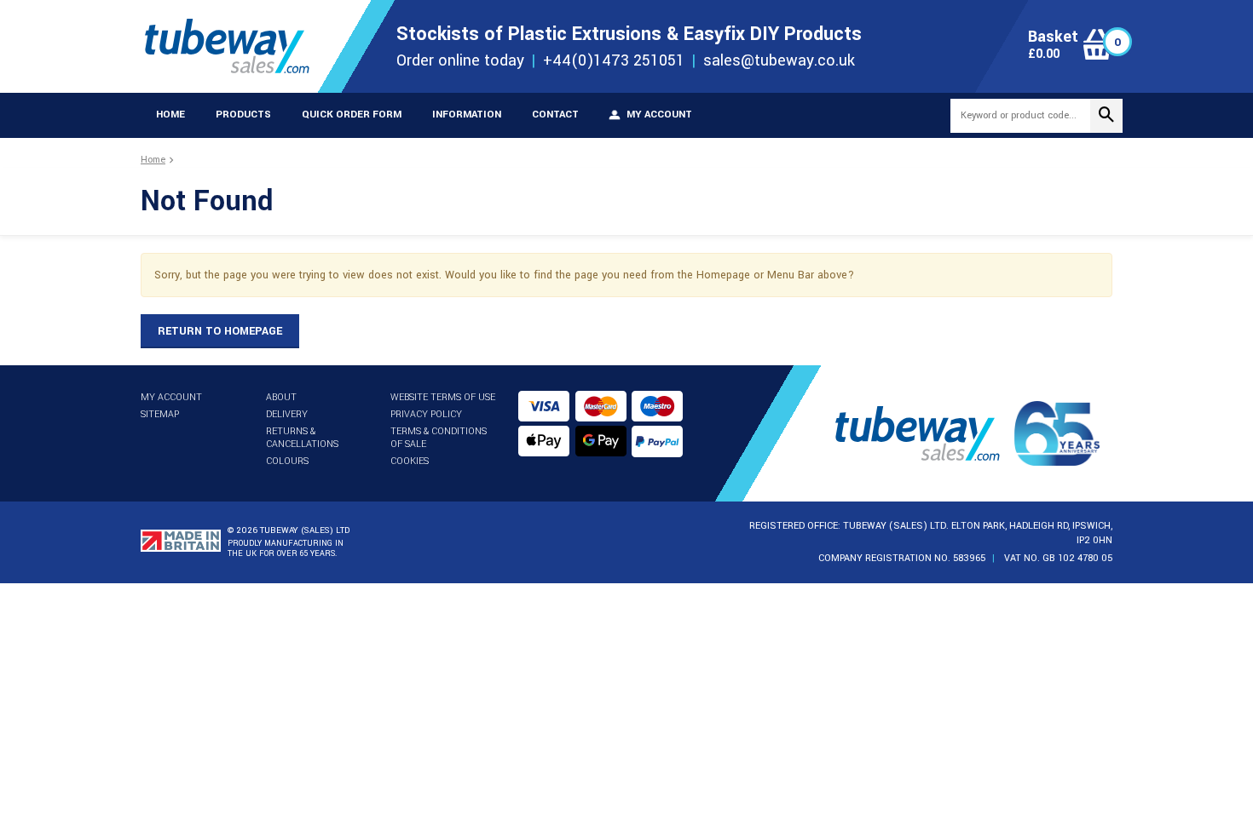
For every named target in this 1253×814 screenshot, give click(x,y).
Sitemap (160, 414)
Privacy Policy (426, 414)
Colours (287, 461)
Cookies (409, 461)
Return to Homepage (220, 331)
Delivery (287, 414)
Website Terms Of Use (442, 397)
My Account (171, 397)
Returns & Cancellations (302, 437)
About (281, 397)
